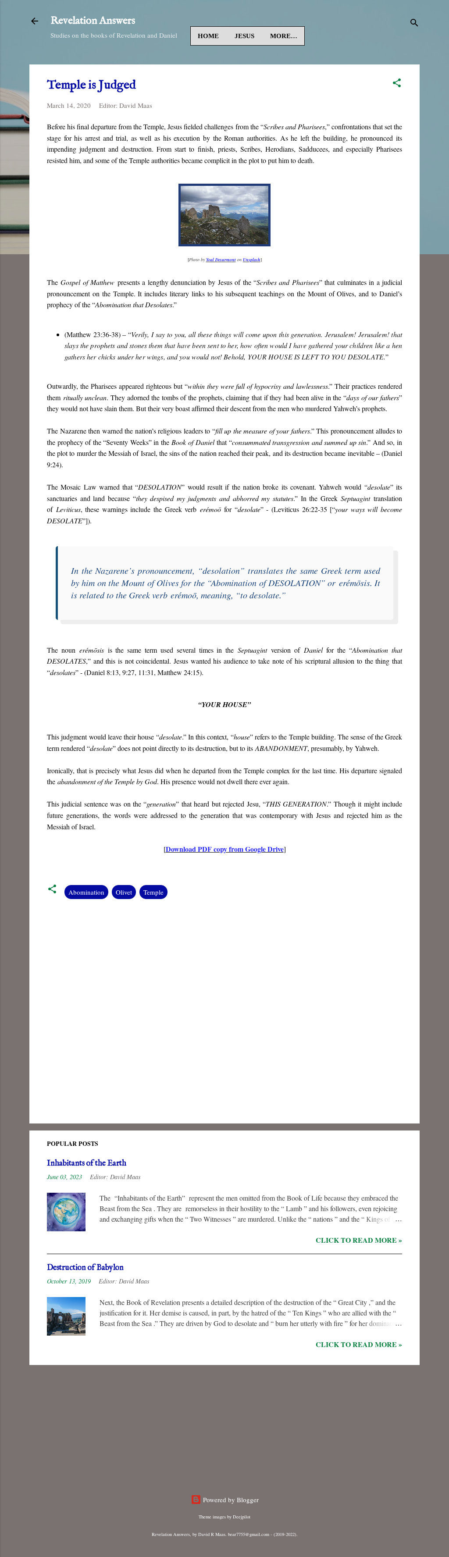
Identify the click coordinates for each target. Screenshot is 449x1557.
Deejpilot (241, 1517)
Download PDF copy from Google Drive (225, 849)
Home (208, 35)
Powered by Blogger (230, 1499)
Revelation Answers (92, 21)
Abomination (86, 892)
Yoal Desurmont (221, 259)
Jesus (244, 35)
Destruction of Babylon (85, 1268)
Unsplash (251, 259)
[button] (397, 84)
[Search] (414, 24)
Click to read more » (359, 1240)
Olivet (124, 892)
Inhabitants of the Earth (86, 1164)
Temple (153, 892)
